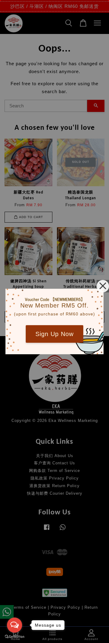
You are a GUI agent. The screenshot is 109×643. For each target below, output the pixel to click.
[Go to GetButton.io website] (14, 637)
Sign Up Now (54, 334)
